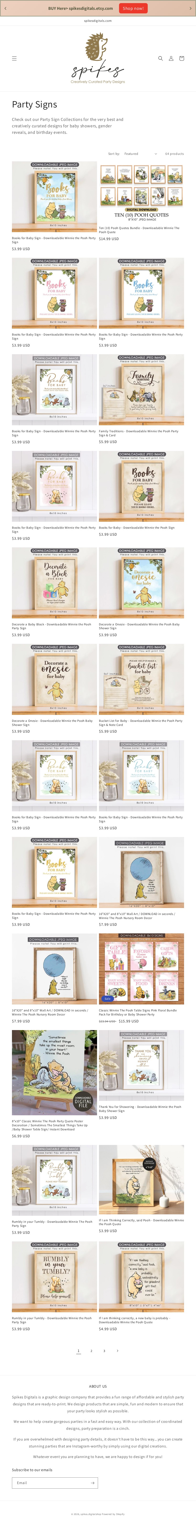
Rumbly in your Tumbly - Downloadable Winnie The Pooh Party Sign (52, 1224)
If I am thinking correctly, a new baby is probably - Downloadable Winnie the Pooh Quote (134, 1320)
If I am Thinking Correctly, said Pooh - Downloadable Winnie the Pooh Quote (141, 1222)
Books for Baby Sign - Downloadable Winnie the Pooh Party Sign (54, 240)
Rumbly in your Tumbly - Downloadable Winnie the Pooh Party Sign (52, 1320)
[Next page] (117, 1351)
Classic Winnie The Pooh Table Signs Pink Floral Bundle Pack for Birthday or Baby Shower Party (138, 1012)
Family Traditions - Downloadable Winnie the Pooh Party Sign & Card (138, 433)
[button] (14, 58)
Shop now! (133, 8)
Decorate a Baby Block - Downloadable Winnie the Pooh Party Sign (51, 626)
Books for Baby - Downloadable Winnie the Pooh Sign (137, 528)
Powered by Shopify (113, 1514)
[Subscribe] (92, 1483)
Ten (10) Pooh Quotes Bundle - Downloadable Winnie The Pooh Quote (139, 230)
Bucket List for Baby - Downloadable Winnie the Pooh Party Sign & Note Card (140, 723)
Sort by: (114, 153)
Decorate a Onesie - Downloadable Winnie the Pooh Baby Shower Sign (139, 626)
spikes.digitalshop (91, 1514)
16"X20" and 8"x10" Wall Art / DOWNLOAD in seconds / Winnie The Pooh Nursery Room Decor (137, 916)
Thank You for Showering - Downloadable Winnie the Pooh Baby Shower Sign (140, 1109)
